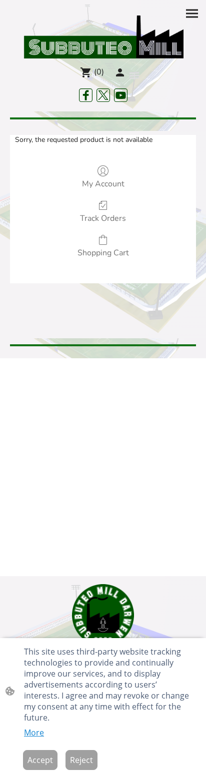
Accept (40, 760)
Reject (81, 760)
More (34, 732)
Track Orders (103, 218)
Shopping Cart (103, 252)
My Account (103, 183)
